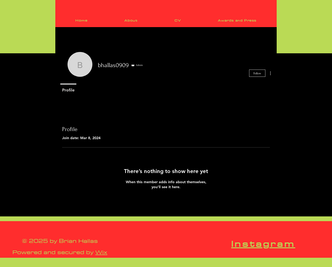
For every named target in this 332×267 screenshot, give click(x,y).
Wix (101, 252)
